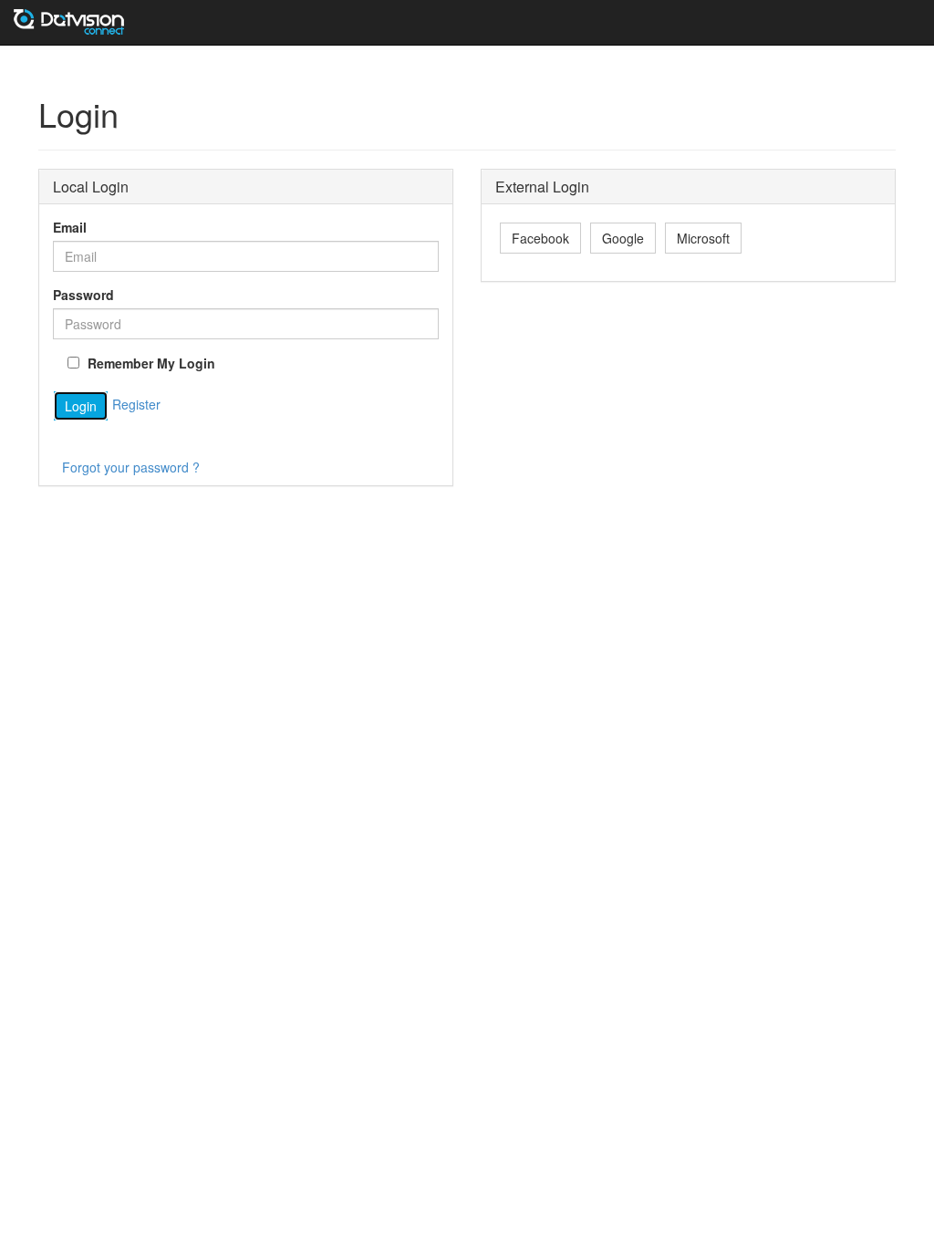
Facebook (540, 238)
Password (83, 295)
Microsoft (703, 238)
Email (70, 227)
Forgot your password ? (131, 467)
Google (623, 238)
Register (136, 404)
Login (81, 406)
